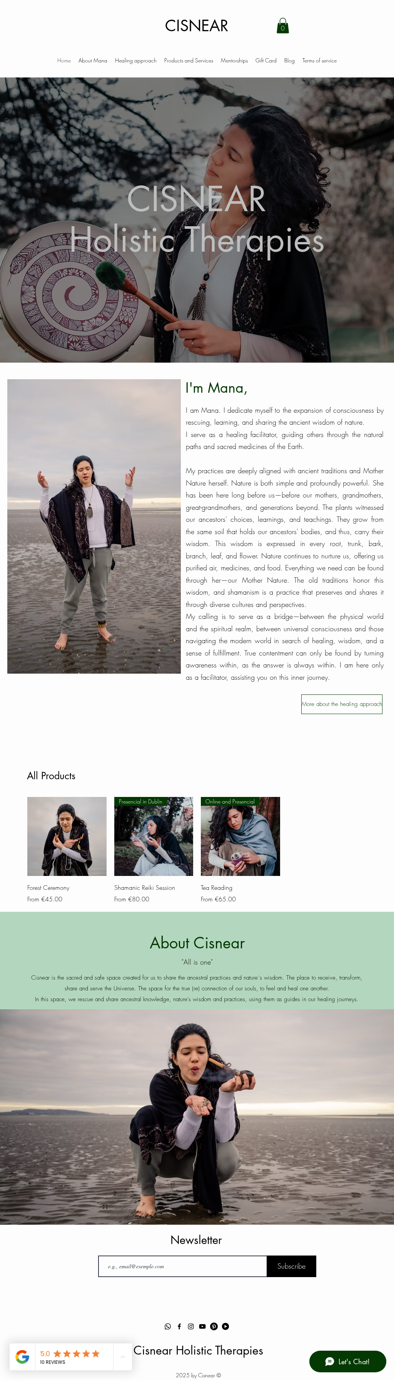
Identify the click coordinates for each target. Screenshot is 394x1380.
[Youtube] (202, 1326)
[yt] (225, 1326)
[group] (197, 850)
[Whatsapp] (168, 1326)
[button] (282, 26)
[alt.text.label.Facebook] (179, 1326)
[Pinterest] (214, 1326)
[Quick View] (67, 836)
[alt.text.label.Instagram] (191, 1326)
